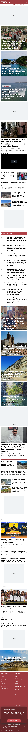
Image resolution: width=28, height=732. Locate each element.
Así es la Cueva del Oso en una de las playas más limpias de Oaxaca (13, 71)
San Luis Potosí (18, 679)
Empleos (17, 691)
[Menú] (26, 2)
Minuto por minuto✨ (8, 233)
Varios (16, 694)
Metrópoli (3, 678)
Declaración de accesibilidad (14, 724)
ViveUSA (16, 703)
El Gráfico (17, 700)
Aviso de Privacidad (15, 715)
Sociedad (3, 679)
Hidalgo (16, 676)
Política (3, 683)
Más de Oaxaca (6, 38)
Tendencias (4, 686)
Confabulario (18, 705)
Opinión (3, 689)
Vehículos (17, 692)
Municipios (3, 681)
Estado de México (19, 678)
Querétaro (17, 681)
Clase (16, 702)
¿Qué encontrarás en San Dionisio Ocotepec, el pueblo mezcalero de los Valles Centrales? (13, 44)
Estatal (3, 676)
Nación (2, 684)
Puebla (16, 683)
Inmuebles (17, 689)
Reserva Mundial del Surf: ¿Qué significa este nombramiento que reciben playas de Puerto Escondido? (14, 94)
